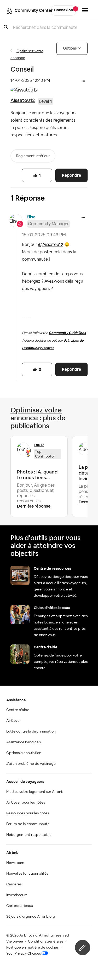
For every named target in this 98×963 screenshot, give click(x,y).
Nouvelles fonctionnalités (27, 873)
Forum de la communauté (28, 824)
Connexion (63, 10)
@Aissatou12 (50, 245)
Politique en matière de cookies (32, 947)
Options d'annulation (23, 753)
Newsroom (15, 863)
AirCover (13, 721)
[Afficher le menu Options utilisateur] (85, 10)
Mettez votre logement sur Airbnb (35, 792)
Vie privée (14, 941)
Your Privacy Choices (23, 953)
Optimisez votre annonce (36, 414)
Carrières (13, 884)
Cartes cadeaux (19, 906)
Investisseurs (16, 895)
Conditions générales (45, 941)
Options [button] (70, 48)
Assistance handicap (23, 742)
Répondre (71, 175)
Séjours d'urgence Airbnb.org (30, 916)
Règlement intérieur (33, 156)
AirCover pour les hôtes (25, 802)
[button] (83, 81)
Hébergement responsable (28, 835)
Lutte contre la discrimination (31, 731)
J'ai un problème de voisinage (31, 764)
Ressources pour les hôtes (27, 813)
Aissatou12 (22, 100)
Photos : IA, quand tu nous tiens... (37, 475)
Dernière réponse (33, 506)
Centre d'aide (17, 710)
